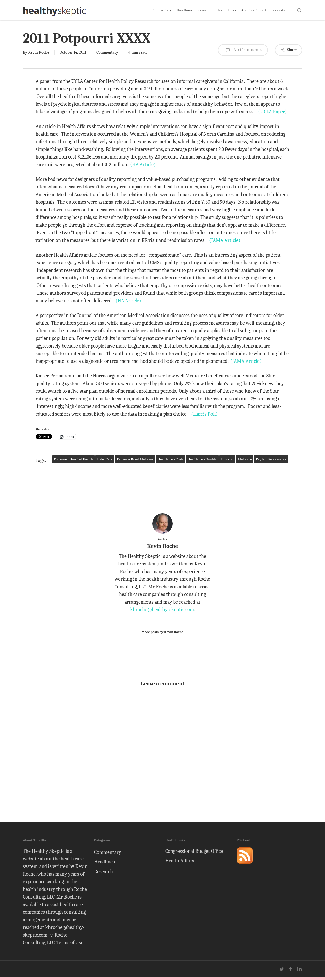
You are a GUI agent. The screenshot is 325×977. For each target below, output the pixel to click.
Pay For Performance (271, 459)
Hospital (227, 459)
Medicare (245, 459)
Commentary (107, 52)
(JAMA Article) (224, 240)
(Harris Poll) (204, 414)
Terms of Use (69, 943)
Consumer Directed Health (73, 459)
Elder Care (104, 459)
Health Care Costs (170, 459)
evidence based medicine (135, 459)
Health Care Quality (202, 459)
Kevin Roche (38, 52)
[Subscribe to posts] (245, 866)
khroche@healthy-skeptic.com (162, 609)
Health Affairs (179, 861)
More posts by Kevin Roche (162, 632)
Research (103, 871)
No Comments (247, 50)
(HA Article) (143, 164)
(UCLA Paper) (272, 112)
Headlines (104, 862)
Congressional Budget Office (194, 851)
